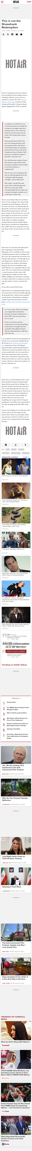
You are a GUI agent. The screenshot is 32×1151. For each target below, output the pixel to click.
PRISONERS (25, 453)
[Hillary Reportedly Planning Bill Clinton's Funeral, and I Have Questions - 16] (16, 1125)
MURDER (21, 449)
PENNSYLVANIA (15, 453)
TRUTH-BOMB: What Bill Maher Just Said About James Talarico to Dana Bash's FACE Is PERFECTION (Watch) (15, 1073)
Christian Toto (6, 863)
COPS (7, 449)
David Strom (5, 983)
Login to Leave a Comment (16, 651)
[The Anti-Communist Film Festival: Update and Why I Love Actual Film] (16, 932)
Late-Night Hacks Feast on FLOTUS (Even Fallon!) (13, 857)
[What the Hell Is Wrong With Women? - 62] (16, 1030)
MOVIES (14, 449)
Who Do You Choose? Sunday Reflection (15, 799)
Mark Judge (5, 774)
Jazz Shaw (6, 30)
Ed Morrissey (6, 804)
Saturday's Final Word (13, 729)
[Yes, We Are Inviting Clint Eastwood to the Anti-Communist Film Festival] (16, 755)
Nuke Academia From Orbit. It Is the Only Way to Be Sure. (15, 978)
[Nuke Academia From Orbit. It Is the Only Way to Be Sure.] (16, 966)
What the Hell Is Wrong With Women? (15, 1042)
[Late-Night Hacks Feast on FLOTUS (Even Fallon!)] (16, 846)
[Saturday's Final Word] (16, 876)
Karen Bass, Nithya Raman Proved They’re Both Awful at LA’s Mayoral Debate (17, 736)
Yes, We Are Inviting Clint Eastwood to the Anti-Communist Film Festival (13, 767)
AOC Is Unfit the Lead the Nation (17, 713)
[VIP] (29, 1)
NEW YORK (6, 453)
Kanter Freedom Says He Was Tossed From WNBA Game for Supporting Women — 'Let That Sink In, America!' (15, 1106)
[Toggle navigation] (2, 1)
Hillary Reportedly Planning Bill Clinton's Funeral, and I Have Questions (13, 1139)
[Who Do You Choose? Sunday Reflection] (16, 787)
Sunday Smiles (11, 702)
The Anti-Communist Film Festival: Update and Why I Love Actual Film (13, 945)
